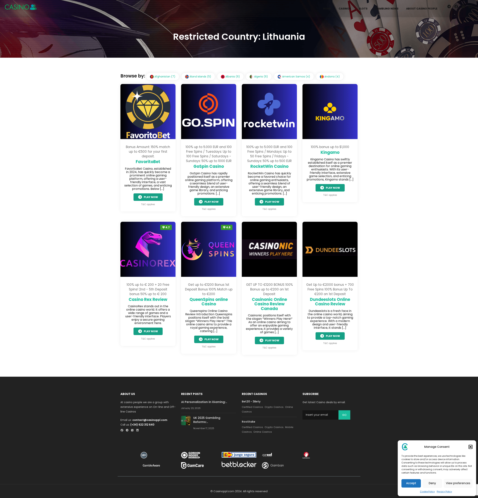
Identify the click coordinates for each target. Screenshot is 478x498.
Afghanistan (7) (164, 76)
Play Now (151, 197)
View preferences (458, 483)
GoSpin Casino (208, 166)
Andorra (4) (332, 76)
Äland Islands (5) (200, 76)
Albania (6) (232, 76)
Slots (363, 8)
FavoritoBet (148, 162)
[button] (470, 447)
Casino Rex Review (148, 299)
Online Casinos (262, 432)
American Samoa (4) (295, 76)
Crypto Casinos (274, 407)
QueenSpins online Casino (209, 302)
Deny (432, 483)
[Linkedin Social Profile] (138, 430)
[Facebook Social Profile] (123, 430)
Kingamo (330, 152)
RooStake (248, 422)
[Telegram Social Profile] (128, 430)
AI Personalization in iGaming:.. (204, 402)
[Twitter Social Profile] (133, 430)
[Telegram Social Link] (449, 6)
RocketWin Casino (269, 166)
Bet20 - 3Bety (251, 401)
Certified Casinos (252, 407)
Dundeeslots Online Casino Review (330, 302)
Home (327, 8)
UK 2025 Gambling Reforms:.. (206, 420)
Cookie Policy (427, 491)
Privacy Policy (444, 491)
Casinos (345, 8)
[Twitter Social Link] (463, 6)
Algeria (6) (260, 76)
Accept (411, 483)
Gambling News (386, 8)
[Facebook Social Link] (456, 6)
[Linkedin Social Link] (471, 6)
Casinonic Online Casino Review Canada (269, 304)
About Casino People (421, 8)
